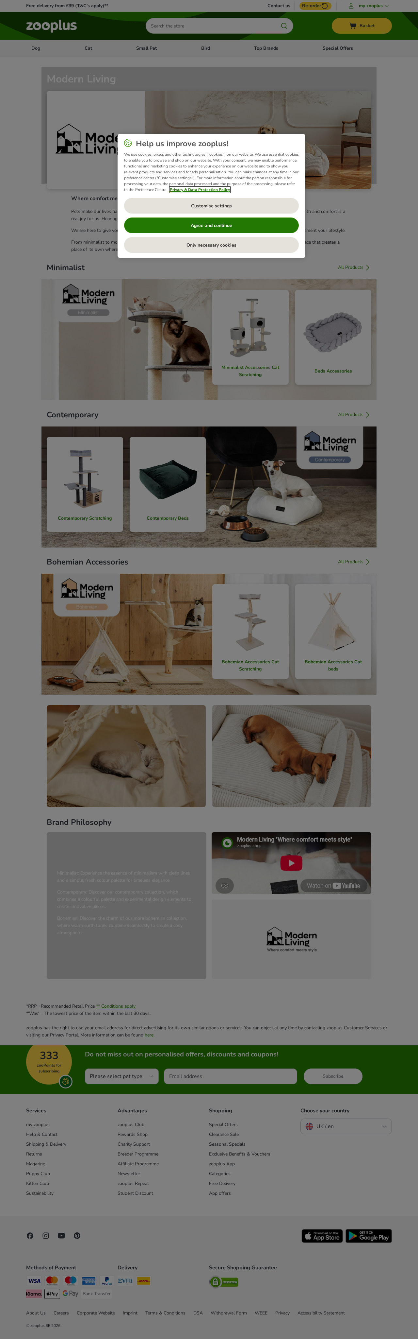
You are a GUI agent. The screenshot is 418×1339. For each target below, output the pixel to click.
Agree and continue (211, 225)
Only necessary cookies (211, 245)
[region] (211, 196)
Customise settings (211, 206)
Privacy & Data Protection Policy (200, 189)
